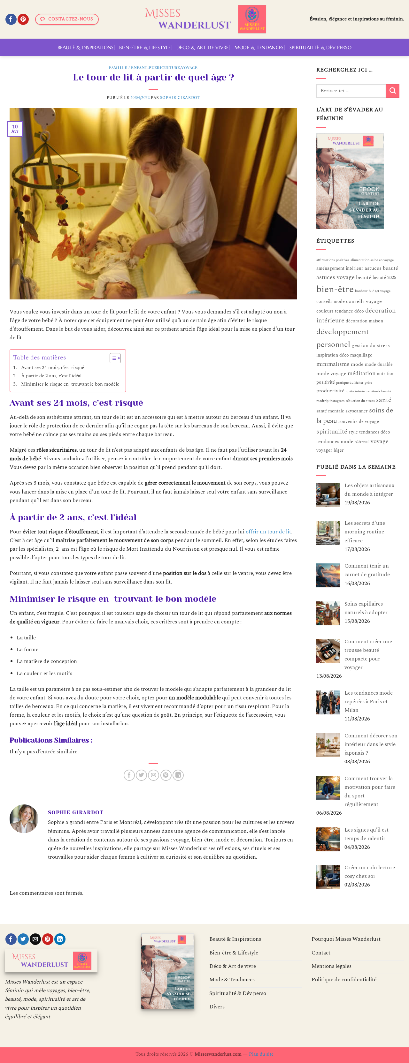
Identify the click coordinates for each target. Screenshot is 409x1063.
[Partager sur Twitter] (141, 775)
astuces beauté (381, 268)
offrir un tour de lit (268, 532)
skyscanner (356, 411)
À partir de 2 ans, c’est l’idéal (51, 376)
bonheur (361, 291)
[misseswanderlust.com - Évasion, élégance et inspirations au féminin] (204, 19)
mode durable (379, 364)
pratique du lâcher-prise (354, 382)
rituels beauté (381, 391)
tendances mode (334, 442)
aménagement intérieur (339, 268)
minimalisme (333, 364)
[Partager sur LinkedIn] (178, 775)
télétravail (362, 442)
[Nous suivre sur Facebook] (11, 19)
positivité (325, 382)
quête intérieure (357, 391)
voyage (380, 441)
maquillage (361, 355)
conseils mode (330, 301)
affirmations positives (332, 260)
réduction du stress (360, 400)
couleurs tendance (334, 311)
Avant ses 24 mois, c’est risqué (52, 367)
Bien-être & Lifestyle (144, 47)
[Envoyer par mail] (153, 775)
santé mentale (330, 411)
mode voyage (331, 374)
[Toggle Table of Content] (112, 358)
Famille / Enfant (128, 67)
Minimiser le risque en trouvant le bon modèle (70, 384)
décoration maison (364, 321)
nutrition (386, 373)
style (353, 432)
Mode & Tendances (259, 47)
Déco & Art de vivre (202, 47)
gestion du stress (370, 346)
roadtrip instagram (330, 400)
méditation (361, 373)
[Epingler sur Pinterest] (166, 775)
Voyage (189, 67)
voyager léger (330, 450)
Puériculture (164, 67)
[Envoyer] (392, 90)
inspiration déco (332, 355)
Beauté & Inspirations (85, 47)
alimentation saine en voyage (372, 260)
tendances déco (374, 432)
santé (383, 400)
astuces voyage (335, 277)
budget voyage (379, 291)
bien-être (335, 289)
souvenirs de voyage (358, 421)
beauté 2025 (384, 278)
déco (359, 311)
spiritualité (331, 431)
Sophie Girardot (180, 98)
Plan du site (261, 1054)
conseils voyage (364, 301)
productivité (330, 391)
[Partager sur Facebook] (129, 775)
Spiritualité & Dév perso (320, 47)
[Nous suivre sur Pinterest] (23, 19)
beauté (363, 278)
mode (357, 364)
